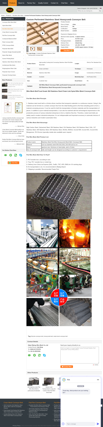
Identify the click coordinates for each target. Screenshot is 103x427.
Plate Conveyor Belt (7, 42)
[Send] (98, 424)
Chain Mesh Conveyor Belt (9, 32)
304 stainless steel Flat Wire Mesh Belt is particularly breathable (34, 388)
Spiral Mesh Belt (6, 25)
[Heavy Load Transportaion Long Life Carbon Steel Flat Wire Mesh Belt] (49, 381)
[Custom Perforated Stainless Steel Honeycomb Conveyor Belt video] (42, 33)
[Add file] (63, 424)
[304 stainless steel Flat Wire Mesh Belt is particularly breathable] (34, 381)
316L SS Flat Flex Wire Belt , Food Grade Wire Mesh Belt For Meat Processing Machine (38, 415)
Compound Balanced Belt (9, 38)
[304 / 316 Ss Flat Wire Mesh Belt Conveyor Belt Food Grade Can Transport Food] (4, 84)
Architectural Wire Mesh (8, 65)
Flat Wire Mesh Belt (18, 15)
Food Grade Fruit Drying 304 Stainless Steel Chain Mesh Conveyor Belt (14, 411)
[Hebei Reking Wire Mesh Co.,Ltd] (10, 10)
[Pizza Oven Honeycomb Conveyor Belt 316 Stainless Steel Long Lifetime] (4, 90)
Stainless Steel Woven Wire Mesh (11, 62)
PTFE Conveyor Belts (8, 45)
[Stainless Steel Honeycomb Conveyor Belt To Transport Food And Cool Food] (4, 96)
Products (12, 3)
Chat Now (64, 3)
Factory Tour (31, 3)
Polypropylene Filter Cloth (9, 68)
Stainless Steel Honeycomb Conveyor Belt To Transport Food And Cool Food (15, 97)
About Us (21, 3)
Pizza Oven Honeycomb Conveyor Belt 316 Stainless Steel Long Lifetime (16, 91)
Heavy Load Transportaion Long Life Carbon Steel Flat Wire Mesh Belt (49, 389)
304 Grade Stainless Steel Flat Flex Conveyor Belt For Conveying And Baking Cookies (38, 410)
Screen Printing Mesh (8, 58)
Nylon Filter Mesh (7, 55)
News (72, 3)
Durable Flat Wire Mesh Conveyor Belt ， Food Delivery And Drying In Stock (39, 405)
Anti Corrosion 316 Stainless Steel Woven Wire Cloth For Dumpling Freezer (13, 406)
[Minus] (98, 380)
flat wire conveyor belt (37, 336)
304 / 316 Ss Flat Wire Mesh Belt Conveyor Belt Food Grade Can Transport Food (15, 85)
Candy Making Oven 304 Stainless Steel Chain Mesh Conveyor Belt (13, 414)
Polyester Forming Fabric (9, 75)
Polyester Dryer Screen (8, 72)
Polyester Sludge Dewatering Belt (11, 52)
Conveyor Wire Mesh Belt (9, 22)
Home (5, 3)
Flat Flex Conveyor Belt (8, 35)
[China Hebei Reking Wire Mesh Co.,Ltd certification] (7, 107)
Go (100, 11)
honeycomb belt (48, 336)
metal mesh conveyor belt (60, 336)
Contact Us (54, 3)
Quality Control (43, 3)
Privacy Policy (16, 425)
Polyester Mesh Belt (7, 48)
